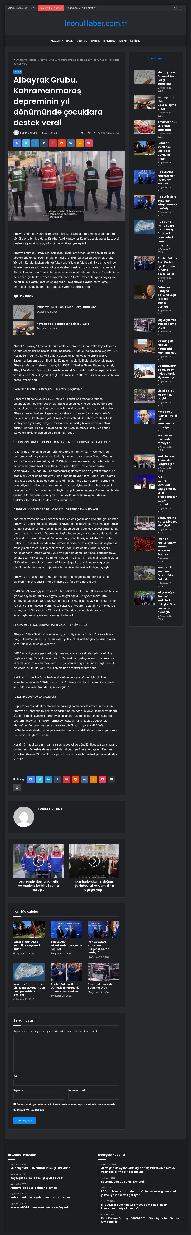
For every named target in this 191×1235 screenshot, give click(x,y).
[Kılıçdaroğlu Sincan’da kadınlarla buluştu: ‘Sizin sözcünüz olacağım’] (144, 598)
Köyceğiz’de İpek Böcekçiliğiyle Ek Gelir (63, 324)
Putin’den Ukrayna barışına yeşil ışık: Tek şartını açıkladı (167, 297)
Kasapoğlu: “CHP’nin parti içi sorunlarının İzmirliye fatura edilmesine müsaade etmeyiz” (167, 427)
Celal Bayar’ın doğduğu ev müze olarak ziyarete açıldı (167, 371)
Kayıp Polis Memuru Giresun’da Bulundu (165, 573)
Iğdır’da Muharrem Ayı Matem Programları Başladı (167, 546)
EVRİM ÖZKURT (28, 132)
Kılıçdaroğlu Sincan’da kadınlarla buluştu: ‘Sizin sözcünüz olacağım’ (167, 602)
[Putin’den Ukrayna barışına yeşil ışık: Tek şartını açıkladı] (144, 292)
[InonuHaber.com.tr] (95, 23)
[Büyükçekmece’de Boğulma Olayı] (104, 972)
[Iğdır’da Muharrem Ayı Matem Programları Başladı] (144, 544)
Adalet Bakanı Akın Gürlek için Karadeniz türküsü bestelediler (65, 987)
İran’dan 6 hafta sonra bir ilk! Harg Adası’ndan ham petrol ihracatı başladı (29, 989)
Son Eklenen (156, 58)
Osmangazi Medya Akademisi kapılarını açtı (167, 346)
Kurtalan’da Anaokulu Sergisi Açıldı (166, 460)
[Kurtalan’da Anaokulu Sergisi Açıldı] (144, 461)
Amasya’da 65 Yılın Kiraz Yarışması (85, 7)
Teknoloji (109, 40)
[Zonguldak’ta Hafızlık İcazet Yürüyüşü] (144, 523)
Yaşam (123, 40)
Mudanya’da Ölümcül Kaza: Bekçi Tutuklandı (67, 307)
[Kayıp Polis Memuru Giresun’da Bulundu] (144, 573)
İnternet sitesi (76, 1090)
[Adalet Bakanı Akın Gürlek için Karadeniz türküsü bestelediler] (66, 972)
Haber (70, 40)
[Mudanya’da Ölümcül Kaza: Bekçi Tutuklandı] (23, 312)
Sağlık (95, 40)
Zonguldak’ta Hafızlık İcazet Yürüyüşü (167, 521)
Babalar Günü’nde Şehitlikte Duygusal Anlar (26, 945)
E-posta (19, 1090)
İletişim (135, 40)
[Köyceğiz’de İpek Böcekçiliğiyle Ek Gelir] (23, 328)
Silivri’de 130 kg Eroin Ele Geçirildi (166, 394)
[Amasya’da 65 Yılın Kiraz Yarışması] (144, 127)
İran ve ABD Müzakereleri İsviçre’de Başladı (66, 945)
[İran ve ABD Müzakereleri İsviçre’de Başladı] (66, 929)
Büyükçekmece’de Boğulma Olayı (100, 986)
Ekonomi (82, 40)
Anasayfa (57, 40)
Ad (16, 1076)
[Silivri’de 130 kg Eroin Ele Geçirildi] (144, 396)
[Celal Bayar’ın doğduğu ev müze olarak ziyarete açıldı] (144, 371)
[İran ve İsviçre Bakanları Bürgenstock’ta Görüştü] (104, 929)
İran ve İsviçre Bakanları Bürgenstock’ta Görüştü (98, 947)
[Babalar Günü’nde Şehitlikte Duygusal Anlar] (29, 929)
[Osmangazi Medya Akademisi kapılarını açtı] (144, 346)
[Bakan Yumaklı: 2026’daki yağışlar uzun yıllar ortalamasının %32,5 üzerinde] (144, 482)
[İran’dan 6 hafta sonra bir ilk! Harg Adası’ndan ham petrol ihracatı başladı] (29, 972)
